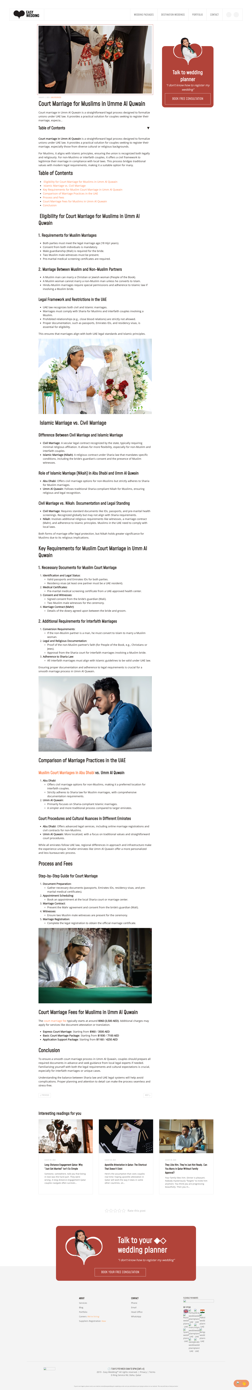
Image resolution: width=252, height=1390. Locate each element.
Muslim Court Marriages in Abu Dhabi (66, 773)
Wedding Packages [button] (144, 15)
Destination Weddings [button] (173, 15)
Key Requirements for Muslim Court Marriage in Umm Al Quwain (82, 189)
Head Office (136, 1312)
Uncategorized (56, 97)
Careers (89, 1316)
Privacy (143, 1372)
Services (83, 1303)
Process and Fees (53, 197)
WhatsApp (136, 1316)
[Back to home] (26, 15)
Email (133, 1307)
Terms (152, 1372)
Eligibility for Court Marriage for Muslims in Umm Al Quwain (80, 181)
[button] (188, 98)
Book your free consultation (120, 1272)
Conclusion (50, 205)
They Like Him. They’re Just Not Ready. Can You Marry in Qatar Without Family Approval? (186, 1169)
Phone (134, 1303)
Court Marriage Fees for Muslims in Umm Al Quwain (75, 201)
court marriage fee (55, 1021)
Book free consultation (187, 99)
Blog (81, 1307)
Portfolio (197, 15)
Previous (45, 1095)
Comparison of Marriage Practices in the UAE (70, 193)
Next (147, 1095)
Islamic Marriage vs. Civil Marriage (64, 185)
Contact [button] (214, 15)
